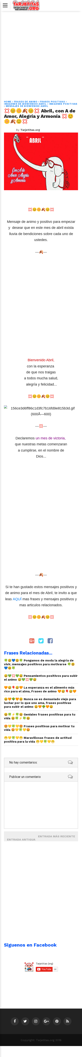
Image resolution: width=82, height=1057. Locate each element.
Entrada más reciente (56, 836)
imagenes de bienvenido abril (25, 104)
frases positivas (52, 101)
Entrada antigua (21, 839)
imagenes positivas (63, 104)
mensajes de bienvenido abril (27, 106)
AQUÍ (17, 599)
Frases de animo (25, 101)
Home (7, 101)
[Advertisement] (41, 53)
